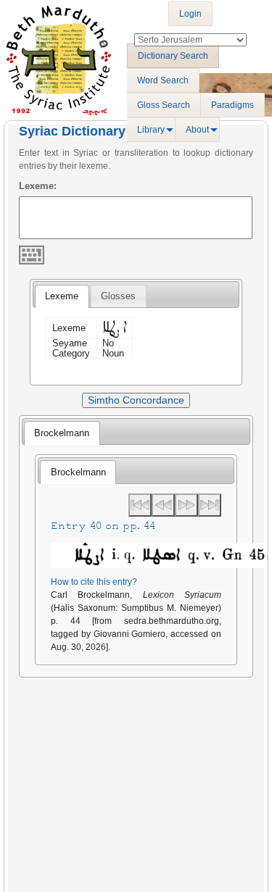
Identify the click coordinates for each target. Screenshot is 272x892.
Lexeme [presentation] (61, 296)
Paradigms (232, 105)
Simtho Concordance (136, 400)
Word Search (163, 80)
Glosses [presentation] (118, 296)
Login (190, 14)
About (197, 130)
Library (151, 130)
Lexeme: (38, 185)
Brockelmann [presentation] (61, 433)
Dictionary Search (173, 56)
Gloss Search (163, 105)
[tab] (61, 296)
